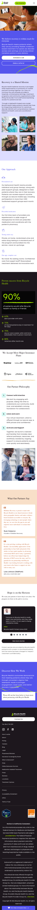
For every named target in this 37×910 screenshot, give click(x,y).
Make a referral (18, 63)
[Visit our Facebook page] (8, 729)
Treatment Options (8, 782)
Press (4, 772)
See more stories (18, 641)
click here (30, 896)
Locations (5, 779)
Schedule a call (18, 57)
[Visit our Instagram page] (4, 729)
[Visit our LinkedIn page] (13, 729)
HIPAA (4, 798)
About (4, 737)
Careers (4, 744)
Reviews (4, 775)
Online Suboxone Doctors (10, 766)
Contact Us (18, 719)
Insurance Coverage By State (11, 756)
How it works (6, 734)
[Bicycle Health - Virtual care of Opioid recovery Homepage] (4, 3)
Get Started (20, 3)
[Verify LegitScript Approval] (6, 813)
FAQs (3, 763)
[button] (34, 3)
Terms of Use (6, 801)
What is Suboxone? (8, 759)
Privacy (4, 790)
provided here (11, 835)
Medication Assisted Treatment (12, 769)
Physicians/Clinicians (8, 753)
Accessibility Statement (9, 794)
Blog (3, 747)
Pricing (4, 740)
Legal (4, 750)
